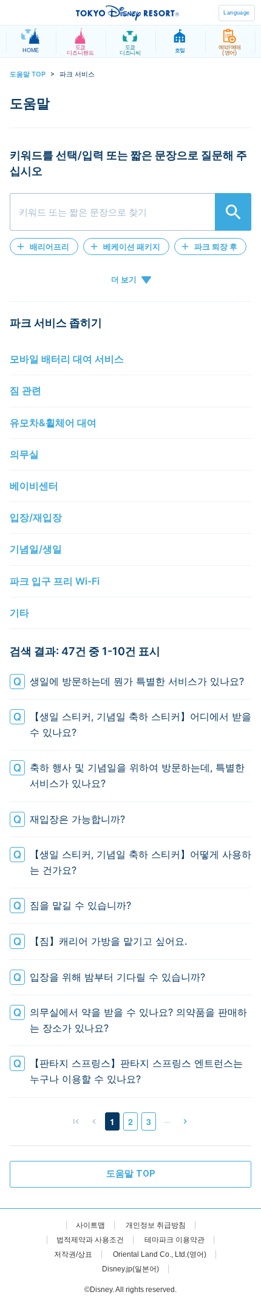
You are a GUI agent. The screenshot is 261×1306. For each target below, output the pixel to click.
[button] (44, 246)
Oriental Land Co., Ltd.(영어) (159, 1254)
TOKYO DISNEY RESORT (127, 12)
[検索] (233, 212)
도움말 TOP (28, 74)
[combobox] (130, 212)
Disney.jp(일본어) (130, 1269)
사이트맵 (90, 1225)
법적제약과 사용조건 (90, 1240)
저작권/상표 (73, 1254)
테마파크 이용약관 (174, 1240)
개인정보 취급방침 (156, 1225)
